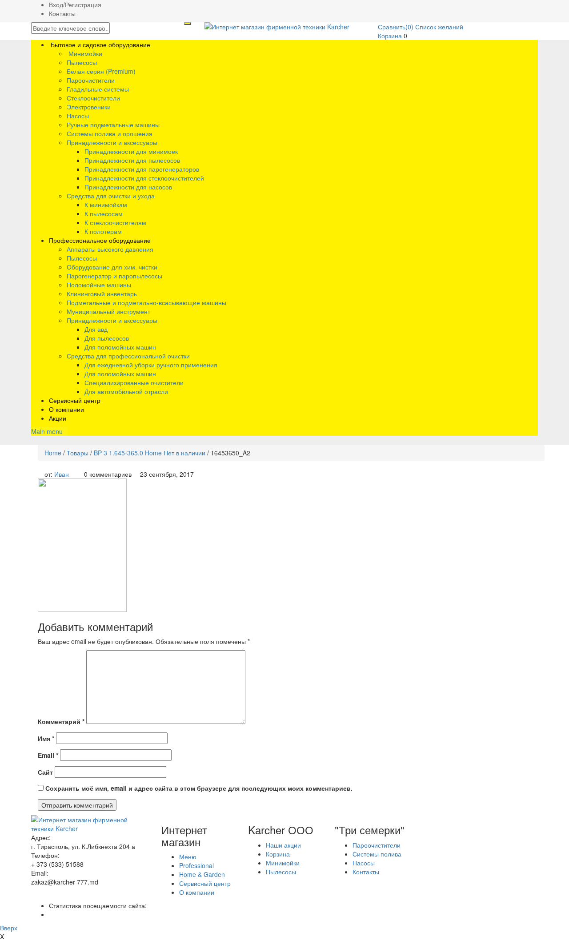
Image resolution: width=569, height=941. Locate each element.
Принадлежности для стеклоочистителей (144, 177)
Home (52, 452)
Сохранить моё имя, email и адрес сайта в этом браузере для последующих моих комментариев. (199, 788)
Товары (77, 452)
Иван (61, 474)
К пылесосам (103, 213)
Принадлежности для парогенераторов (141, 169)
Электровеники (89, 106)
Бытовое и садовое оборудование (99, 44)
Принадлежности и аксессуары (112, 142)
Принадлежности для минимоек (131, 151)
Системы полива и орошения (109, 133)
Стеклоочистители (93, 97)
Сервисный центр (74, 400)
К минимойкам (105, 204)
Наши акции (283, 844)
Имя (46, 738)
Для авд (96, 329)
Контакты (62, 13)
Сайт (45, 772)
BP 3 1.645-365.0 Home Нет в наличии (149, 452)
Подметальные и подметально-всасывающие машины (146, 302)
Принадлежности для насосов (128, 186)
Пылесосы (82, 62)
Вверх (8, 927)
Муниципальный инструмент (108, 311)
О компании (66, 409)
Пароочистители (91, 80)
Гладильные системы (98, 88)
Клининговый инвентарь (102, 293)
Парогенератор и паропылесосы (114, 275)
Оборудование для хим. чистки (112, 266)
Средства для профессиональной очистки (128, 355)
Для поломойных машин (120, 346)
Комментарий (61, 721)
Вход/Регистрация (75, 4)
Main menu (47, 431)
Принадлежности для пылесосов (132, 160)
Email (48, 755)
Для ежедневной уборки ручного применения (150, 364)
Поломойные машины (99, 284)
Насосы (78, 115)
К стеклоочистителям (115, 222)
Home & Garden (202, 874)
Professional (196, 865)
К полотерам (103, 231)
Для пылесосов (106, 338)
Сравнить (395, 26)
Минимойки (84, 53)
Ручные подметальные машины (113, 124)
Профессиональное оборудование (100, 240)
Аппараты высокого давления (110, 249)
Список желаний (439, 26)
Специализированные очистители (134, 382)
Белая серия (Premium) (101, 71)
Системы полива (377, 853)
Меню (187, 856)
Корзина (390, 35)
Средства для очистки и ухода (111, 195)
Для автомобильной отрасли (126, 391)
